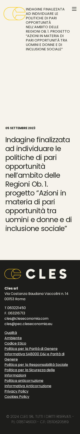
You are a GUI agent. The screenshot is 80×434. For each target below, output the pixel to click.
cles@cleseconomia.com (26, 318)
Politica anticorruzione (23, 380)
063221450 (16, 307)
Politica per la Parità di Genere (31, 348)
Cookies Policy (16, 396)
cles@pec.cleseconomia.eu (28, 323)
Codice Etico (15, 343)
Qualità (10, 332)
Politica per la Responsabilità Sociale (36, 364)
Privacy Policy (16, 391)
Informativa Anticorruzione (27, 386)
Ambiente (13, 338)
